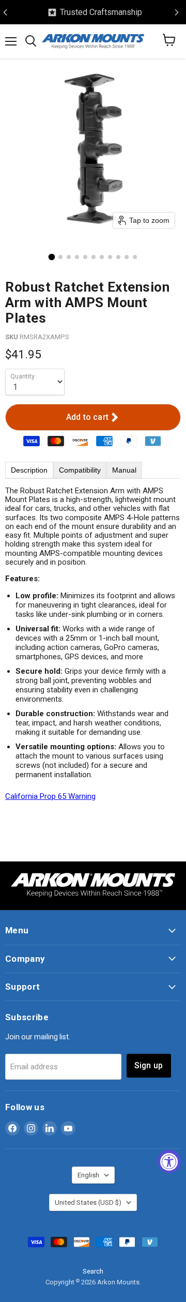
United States (88, 1202)
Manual (124, 470)
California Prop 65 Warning (50, 796)
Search (93, 1271)
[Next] (177, 12)
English (88, 1175)
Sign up (148, 1065)
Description (29, 470)
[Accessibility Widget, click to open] (169, 1161)
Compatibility (80, 470)
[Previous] (5, 12)
